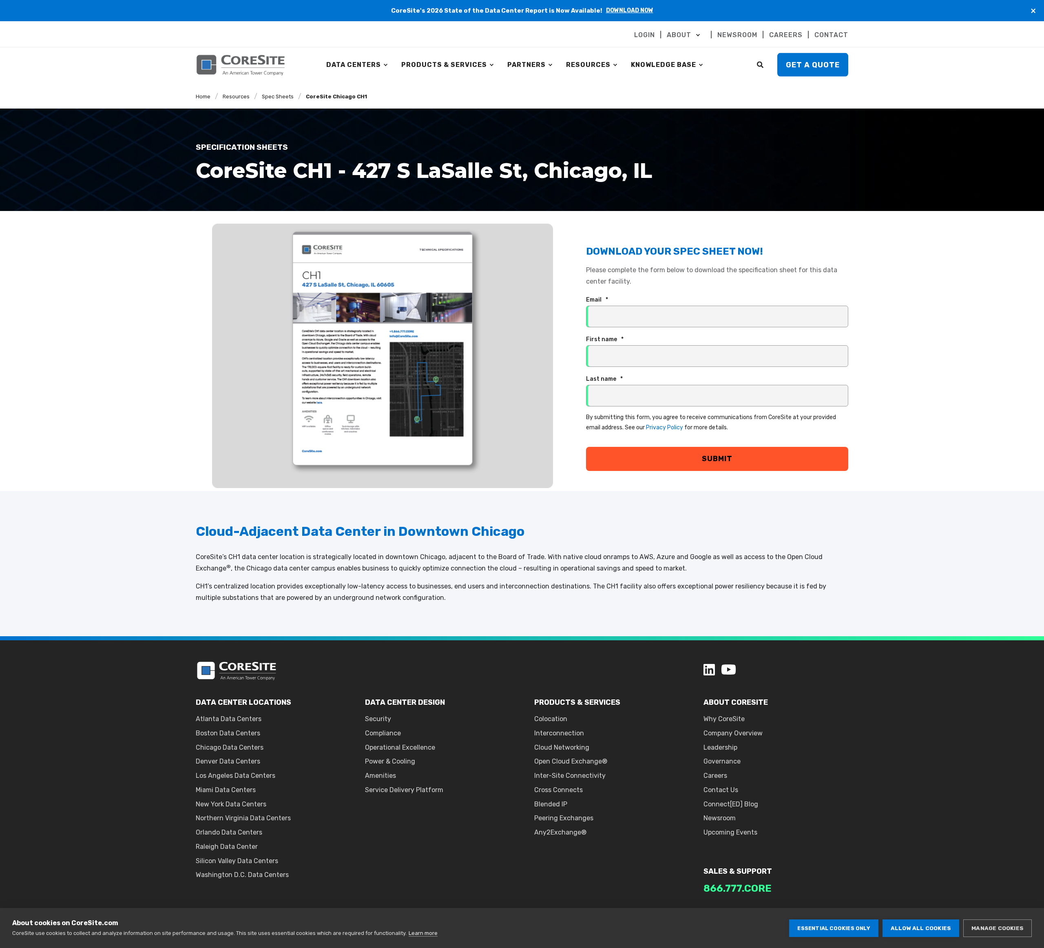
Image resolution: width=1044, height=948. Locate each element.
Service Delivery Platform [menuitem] (404, 790)
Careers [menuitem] (715, 775)
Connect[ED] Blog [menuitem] (730, 804)
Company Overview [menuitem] (733, 733)
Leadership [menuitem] (720, 747)
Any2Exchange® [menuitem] (560, 832)
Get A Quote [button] (813, 64)
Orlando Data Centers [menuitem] (229, 832)
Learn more (423, 933)
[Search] (761, 64)
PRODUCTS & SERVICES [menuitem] (444, 65)
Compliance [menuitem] (383, 733)
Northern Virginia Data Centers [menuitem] (243, 818)
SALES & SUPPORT (737, 871)
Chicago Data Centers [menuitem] (229, 747)
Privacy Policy (664, 427)
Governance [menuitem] (722, 761)
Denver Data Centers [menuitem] (228, 761)
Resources (236, 96)
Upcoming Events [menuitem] (730, 832)
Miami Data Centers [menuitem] (226, 790)
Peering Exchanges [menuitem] (563, 818)
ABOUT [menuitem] (679, 35)
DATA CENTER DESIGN (405, 702)
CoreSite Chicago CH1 (336, 96)
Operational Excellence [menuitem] (400, 747)
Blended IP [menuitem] (550, 804)
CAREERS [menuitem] (786, 35)
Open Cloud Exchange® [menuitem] (570, 761)
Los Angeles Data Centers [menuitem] (235, 775)
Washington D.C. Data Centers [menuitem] (242, 875)
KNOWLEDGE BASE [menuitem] (663, 65)
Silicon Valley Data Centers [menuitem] (237, 861)
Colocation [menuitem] (550, 719)
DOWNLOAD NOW (629, 10)
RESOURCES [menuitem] (588, 65)
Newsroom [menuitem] (719, 818)
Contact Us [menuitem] (720, 790)
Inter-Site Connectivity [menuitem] (570, 775)
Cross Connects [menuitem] (558, 790)
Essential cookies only (833, 928)
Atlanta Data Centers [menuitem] (228, 719)
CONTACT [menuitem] (831, 35)
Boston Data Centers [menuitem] (228, 733)
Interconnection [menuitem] (559, 733)
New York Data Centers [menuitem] (231, 804)
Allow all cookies (921, 928)
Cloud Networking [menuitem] (561, 747)
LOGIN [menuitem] (644, 35)
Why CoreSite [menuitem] (724, 719)
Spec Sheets (278, 96)
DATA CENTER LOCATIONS (243, 702)
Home (203, 96)
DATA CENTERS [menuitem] (353, 65)
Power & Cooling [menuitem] (390, 761)
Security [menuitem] (378, 719)
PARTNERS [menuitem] (526, 65)
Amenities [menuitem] (380, 775)
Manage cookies (997, 928)
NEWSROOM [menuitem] (737, 35)
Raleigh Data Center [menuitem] (227, 846)
